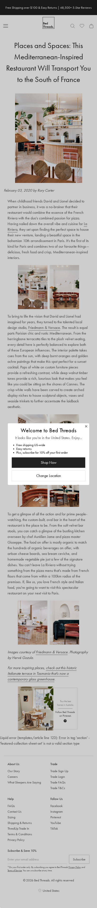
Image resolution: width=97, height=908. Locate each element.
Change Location (48, 475)
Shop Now (49, 462)
